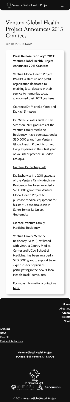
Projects (4, 337)
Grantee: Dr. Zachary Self (29, 167)
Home (66, 304)
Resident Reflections (11, 341)
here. (16, 288)
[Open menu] (62, 5)
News (28, 43)
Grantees (5, 328)
